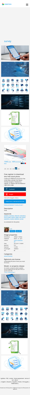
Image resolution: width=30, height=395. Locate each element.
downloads (18, 162)
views (9, 162)
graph (9, 217)
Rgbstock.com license (12, 259)
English (4, 382)
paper (17, 217)
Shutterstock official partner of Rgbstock (9, 387)
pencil (23, 217)
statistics (16, 219)
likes (5, 163)
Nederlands (14, 383)
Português (25, 382)
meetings (10, 256)
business (11, 216)
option (13, 217)
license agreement (19, 378)
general (6, 256)
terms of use (11, 272)
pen (20, 217)
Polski (19, 382)
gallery (18, 231)
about (16, 380)
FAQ (6, 272)
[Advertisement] (15, 23)
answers (6, 216)
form (5, 217)
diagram (17, 216)
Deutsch (9, 382)
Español (15, 382)
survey (21, 219)
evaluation (23, 216)
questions (6, 219)
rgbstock (8, 4)
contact (11, 378)
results (12, 219)
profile (12, 231)
